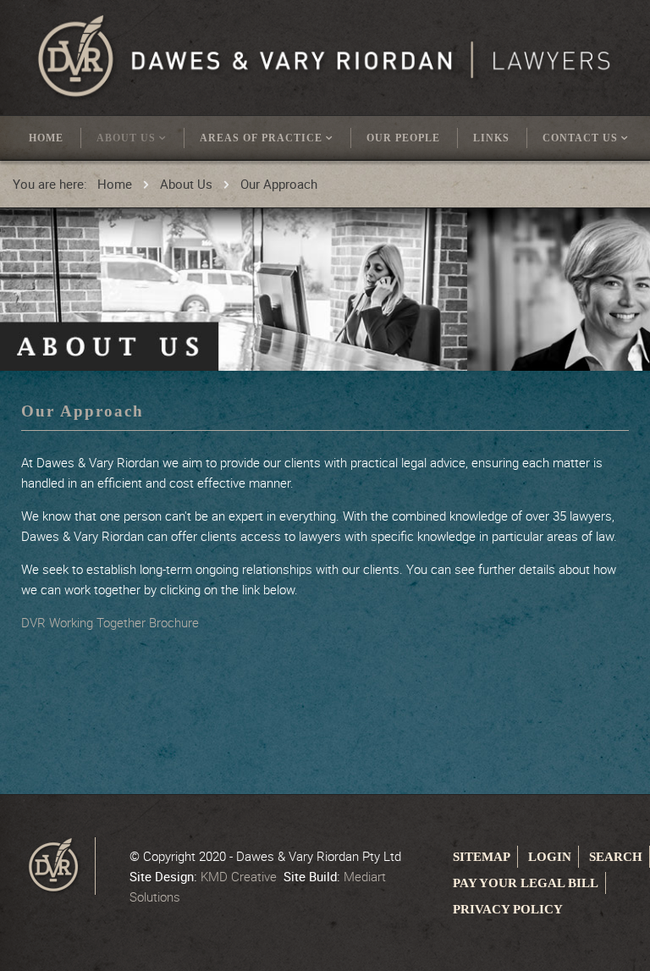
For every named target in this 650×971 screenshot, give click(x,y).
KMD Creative (239, 876)
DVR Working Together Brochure (110, 622)
